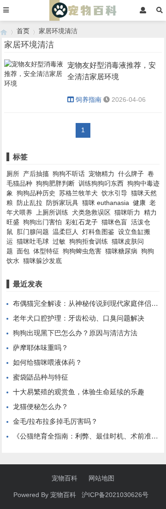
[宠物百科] (3, 31)
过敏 (59, 241)
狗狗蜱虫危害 (82, 251)
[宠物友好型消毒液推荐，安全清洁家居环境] (34, 86)
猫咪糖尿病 (121, 251)
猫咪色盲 (114, 222)
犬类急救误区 (91, 212)
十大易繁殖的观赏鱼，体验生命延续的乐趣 (78, 392)
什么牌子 (131, 173)
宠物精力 (101, 173)
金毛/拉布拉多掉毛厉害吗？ (55, 421)
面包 (23, 251)
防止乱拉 (29, 202)
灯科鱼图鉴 (98, 231)
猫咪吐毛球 (33, 241)
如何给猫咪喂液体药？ (47, 362)
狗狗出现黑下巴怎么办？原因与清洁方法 (75, 333)
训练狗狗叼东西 (101, 183)
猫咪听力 (127, 212)
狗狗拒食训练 (88, 241)
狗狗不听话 (69, 173)
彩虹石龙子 (81, 222)
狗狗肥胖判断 (55, 183)
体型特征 (46, 251)
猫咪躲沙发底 (42, 260)
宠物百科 (64, 478)
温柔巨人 (65, 231)
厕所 (12, 173)
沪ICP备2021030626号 (115, 494)
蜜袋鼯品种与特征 (40, 377)
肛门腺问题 (33, 231)
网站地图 (101, 478)
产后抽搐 (36, 173)
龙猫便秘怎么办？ (40, 406)
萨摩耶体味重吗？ (40, 347)
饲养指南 (88, 99)
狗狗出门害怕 (42, 222)
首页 (23, 31)
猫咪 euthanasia (105, 202)
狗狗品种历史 (36, 193)
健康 (139, 202)
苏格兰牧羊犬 (78, 193)
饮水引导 (114, 193)
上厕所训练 (52, 212)
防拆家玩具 (62, 202)
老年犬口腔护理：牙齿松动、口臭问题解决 (78, 318)
